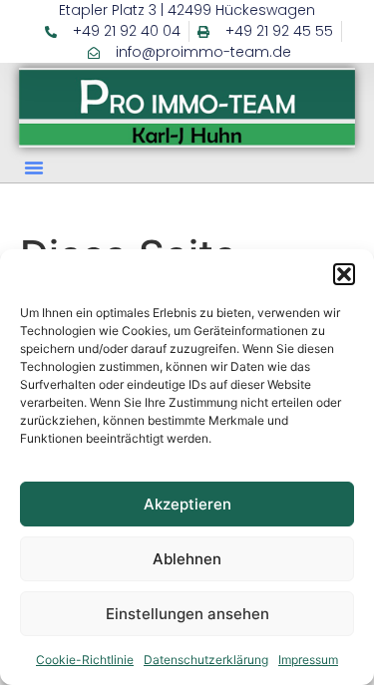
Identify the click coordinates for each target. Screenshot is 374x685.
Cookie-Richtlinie (85, 659)
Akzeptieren (187, 504)
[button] (344, 274)
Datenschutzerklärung (206, 659)
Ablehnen (187, 558)
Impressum (308, 659)
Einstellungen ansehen (187, 613)
